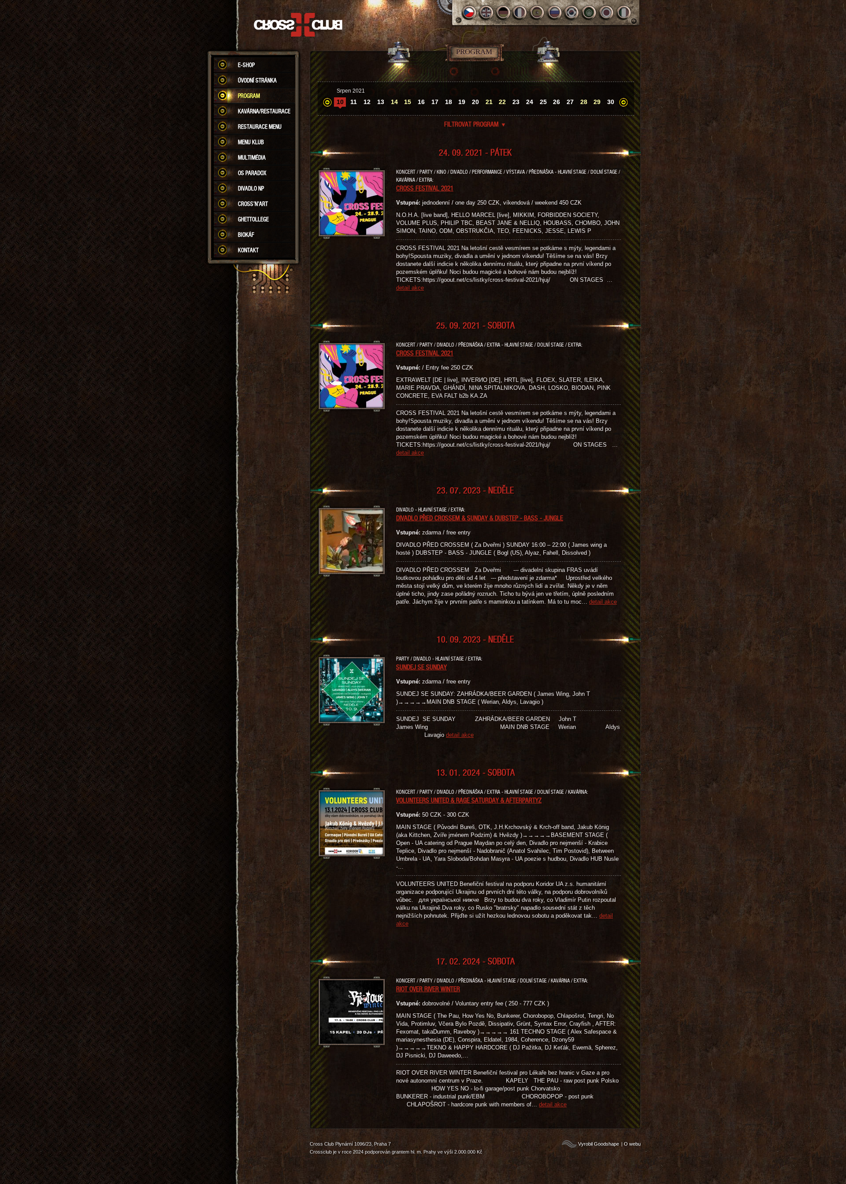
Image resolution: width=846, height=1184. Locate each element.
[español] (537, 12)
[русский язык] (555, 12)
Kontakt (248, 250)
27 (570, 101)
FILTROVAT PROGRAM (475, 124)
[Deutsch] (503, 12)
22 (502, 101)
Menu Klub (251, 142)
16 (421, 101)
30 (610, 101)
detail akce (410, 287)
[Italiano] (623, 12)
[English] (486, 12)
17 (434, 101)
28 (583, 101)
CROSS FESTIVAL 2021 (424, 188)
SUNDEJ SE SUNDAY (421, 667)
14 (394, 101)
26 (556, 101)
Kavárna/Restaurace (264, 111)
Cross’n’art (253, 203)
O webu (632, 1144)
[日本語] (606, 12)
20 (475, 101)
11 (353, 101)
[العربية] (589, 12)
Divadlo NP (251, 188)
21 (489, 101)
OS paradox (252, 172)
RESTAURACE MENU (260, 126)
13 (380, 101)
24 (529, 101)
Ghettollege (253, 219)
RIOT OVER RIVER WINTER (428, 989)
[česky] (469, 12)
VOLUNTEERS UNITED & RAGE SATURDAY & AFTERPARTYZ (469, 800)
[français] (520, 12)
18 (448, 101)
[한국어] (572, 12)
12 (367, 101)
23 (515, 101)
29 (597, 101)
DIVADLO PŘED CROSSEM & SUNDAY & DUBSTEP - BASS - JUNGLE (479, 518)
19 (461, 101)
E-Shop (246, 64)
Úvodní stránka (257, 80)
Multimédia (252, 157)
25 (543, 101)
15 (407, 101)
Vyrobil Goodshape (598, 1144)
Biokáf (246, 234)
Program (249, 95)
